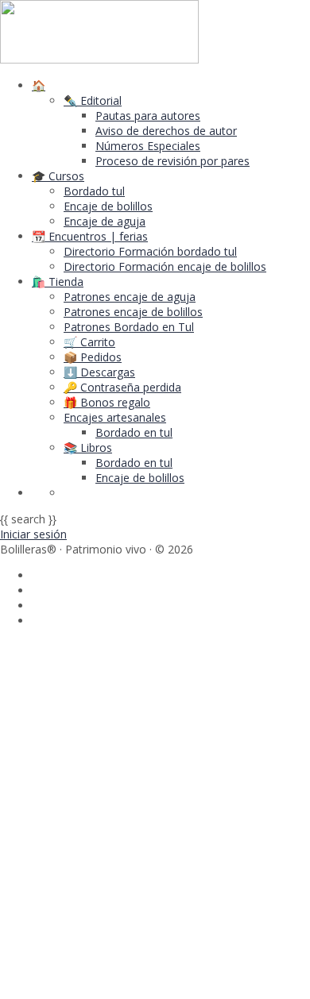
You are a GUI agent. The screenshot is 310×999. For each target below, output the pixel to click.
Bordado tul (94, 191)
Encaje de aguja (104, 221)
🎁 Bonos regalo (107, 402)
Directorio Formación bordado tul (150, 251)
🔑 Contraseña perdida (122, 387)
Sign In (131, 976)
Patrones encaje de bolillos (133, 311)
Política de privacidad (177, 823)
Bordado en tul (133, 432)
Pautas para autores (147, 115)
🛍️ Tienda (57, 281)
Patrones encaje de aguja (130, 296)
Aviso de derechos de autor (166, 130)
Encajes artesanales (115, 417)
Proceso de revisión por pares (172, 160)
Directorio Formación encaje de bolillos (165, 266)
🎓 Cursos (58, 175)
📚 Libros (88, 447)
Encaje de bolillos (108, 206)
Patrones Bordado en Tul (129, 326)
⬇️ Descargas (99, 372)
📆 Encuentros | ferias (90, 236)
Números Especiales (147, 145)
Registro (91, 976)
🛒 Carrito (89, 341)
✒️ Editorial (93, 100)
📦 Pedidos (93, 356)
